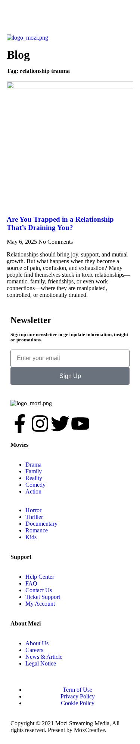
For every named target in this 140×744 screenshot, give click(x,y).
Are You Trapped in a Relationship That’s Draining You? (60, 223)
